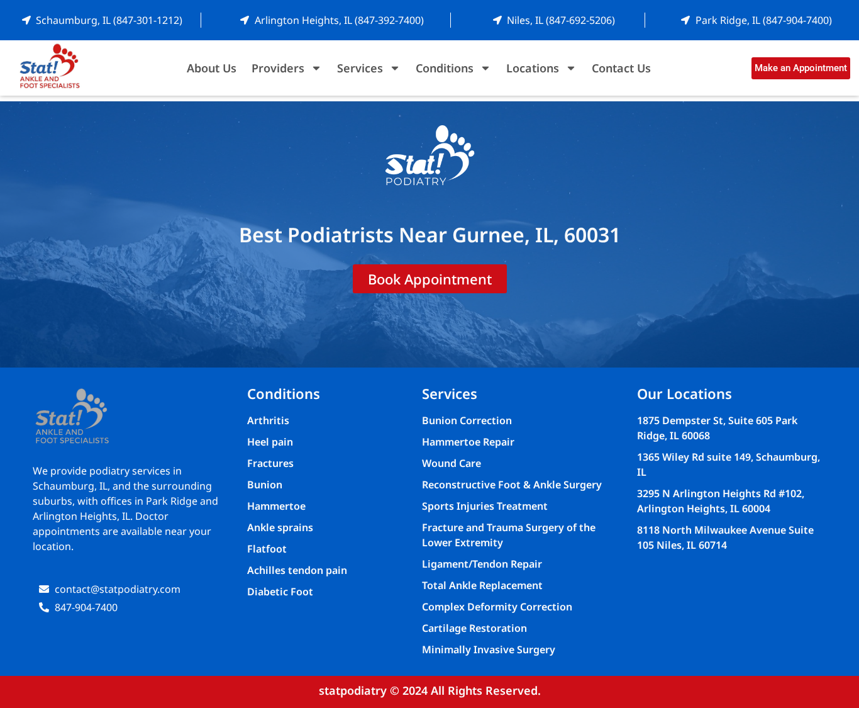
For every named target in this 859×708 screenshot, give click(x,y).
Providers (278, 68)
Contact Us (621, 68)
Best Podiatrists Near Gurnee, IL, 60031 (430, 234)
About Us (211, 68)
